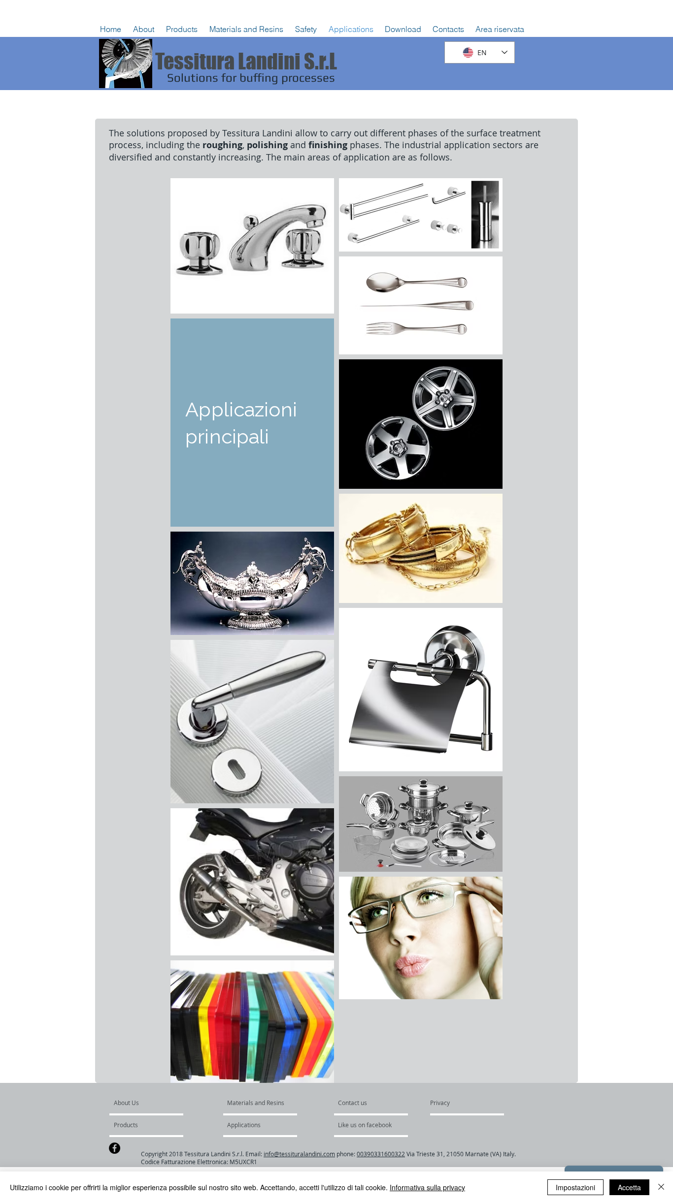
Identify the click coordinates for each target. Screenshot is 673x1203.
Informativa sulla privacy (427, 1187)
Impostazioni (575, 1187)
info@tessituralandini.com (299, 1154)
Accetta (629, 1187)
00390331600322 (381, 1154)
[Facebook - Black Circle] (114, 1148)
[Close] (661, 1187)
